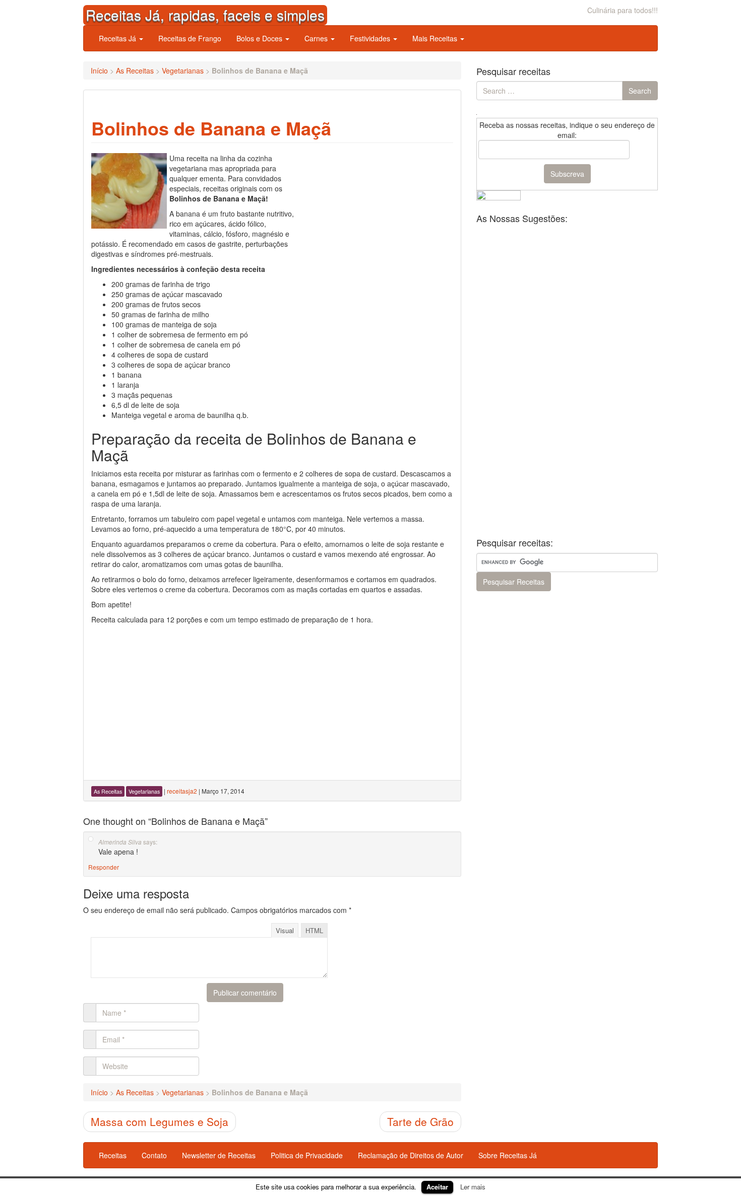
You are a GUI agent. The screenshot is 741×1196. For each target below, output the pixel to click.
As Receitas (135, 70)
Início (99, 70)
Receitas (113, 1155)
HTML (314, 930)
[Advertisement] (377, 216)
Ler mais (472, 1186)
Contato (154, 1155)
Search (640, 91)
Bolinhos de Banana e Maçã (211, 128)
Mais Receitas (435, 38)
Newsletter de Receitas (219, 1155)
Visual (285, 930)
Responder (103, 867)
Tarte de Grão (420, 1121)
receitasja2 (182, 791)
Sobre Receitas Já (507, 1155)
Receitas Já (118, 38)
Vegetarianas (183, 70)
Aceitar (437, 1186)
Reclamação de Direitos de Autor (410, 1155)
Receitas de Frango (189, 38)
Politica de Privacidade (307, 1155)
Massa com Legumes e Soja (159, 1121)
